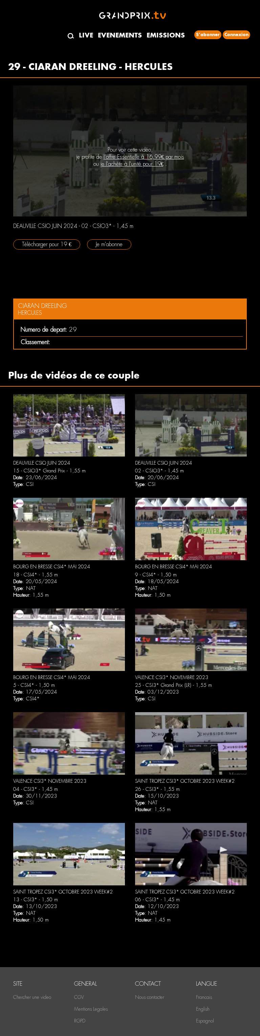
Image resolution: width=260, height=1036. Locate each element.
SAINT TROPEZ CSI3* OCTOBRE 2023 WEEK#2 (185, 781)
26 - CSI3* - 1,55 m (157, 789)
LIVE (86, 35)
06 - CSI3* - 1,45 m (157, 899)
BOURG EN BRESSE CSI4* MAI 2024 (51, 567)
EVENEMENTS (120, 35)
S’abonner (208, 34)
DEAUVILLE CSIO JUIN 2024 (41, 463)
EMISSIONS (166, 35)
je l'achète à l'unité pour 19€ (132, 163)
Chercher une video (32, 997)
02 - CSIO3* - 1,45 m (159, 470)
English (203, 1009)
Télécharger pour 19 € (46, 244)
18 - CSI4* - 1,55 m (35, 574)
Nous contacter (149, 997)
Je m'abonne (109, 244)
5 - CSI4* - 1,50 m (34, 685)
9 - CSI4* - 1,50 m (156, 574)
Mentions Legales (91, 1009)
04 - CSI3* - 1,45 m (35, 789)
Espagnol (205, 1021)
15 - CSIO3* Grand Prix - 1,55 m (49, 470)
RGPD (79, 1021)
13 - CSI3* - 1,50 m (35, 899)
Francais (204, 997)
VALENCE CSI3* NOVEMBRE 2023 (171, 677)
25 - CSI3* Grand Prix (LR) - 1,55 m (173, 685)
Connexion (236, 34)
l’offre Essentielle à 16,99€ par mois (144, 156)
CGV (79, 997)
